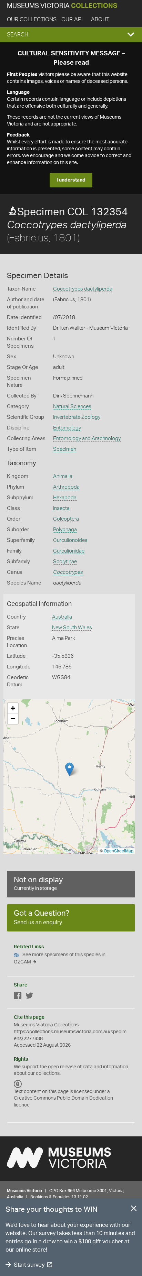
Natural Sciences (72, 406)
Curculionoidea (70, 540)
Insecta (61, 508)
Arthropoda (66, 487)
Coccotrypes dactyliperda (82, 289)
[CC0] (18, 1084)
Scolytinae (65, 561)
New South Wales (72, 627)
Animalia (62, 476)
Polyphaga (65, 529)
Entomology (67, 427)
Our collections (32, 19)
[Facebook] (18, 997)
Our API (72, 19)
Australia (62, 617)
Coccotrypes (68, 572)
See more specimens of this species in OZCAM (59, 958)
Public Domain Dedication (85, 1098)
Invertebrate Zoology (76, 417)
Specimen (64, 449)
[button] (71, 34)
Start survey (29, 1265)
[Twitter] (29, 997)
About (100, 19)
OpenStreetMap (118, 850)
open (53, 1067)
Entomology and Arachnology (87, 438)
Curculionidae (68, 551)
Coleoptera (66, 519)
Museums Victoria (62, 6)
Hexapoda (65, 497)
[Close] (133, 1209)
